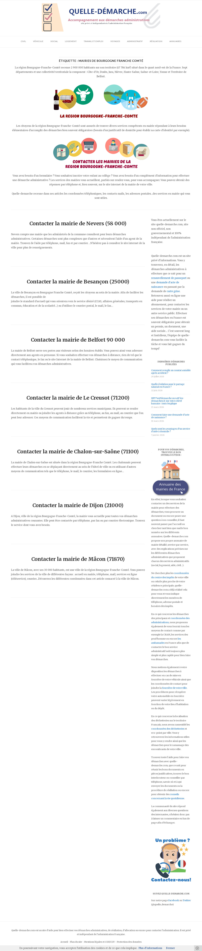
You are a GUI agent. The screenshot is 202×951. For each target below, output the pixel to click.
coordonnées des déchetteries (167, 728)
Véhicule (38, 41)
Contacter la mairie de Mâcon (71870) (78, 559)
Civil (23, 41)
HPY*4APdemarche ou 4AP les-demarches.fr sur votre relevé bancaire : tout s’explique (167, 401)
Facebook (173, 900)
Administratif (135, 41)
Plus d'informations (150, 948)
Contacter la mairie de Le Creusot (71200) (78, 398)
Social (54, 41)
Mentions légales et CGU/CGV (99, 942)
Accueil (64, 942)
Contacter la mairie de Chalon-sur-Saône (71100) (78, 451)
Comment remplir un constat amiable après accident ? (171, 371)
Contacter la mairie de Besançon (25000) (78, 282)
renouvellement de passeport (169, 277)
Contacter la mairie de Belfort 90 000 (78, 340)
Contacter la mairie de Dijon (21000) (78, 505)
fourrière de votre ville (174, 687)
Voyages (115, 41)
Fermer (170, 948)
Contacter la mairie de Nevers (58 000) (78, 223)
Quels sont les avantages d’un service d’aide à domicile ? (170, 430)
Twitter (187, 900)
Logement (71, 41)
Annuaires (175, 41)
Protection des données (129, 942)
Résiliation (156, 41)
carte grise (173, 291)
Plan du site (76, 942)
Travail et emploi (93, 41)
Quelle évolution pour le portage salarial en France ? (167, 385)
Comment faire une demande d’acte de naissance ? (170, 416)
